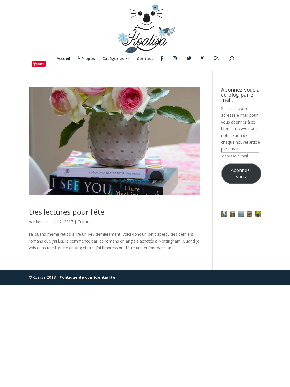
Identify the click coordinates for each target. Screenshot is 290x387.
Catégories (113, 59)
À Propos (86, 59)
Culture (84, 221)
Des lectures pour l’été (66, 212)
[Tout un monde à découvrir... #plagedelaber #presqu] (249, 213)
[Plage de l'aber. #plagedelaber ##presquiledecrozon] (241, 213)
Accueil (63, 59)
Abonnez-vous (241, 173)
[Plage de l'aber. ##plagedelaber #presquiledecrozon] (232, 213)
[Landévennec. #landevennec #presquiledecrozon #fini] (224, 213)
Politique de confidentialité (87, 277)
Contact (145, 59)
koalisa (42, 221)
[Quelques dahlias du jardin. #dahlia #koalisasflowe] (258, 213)
